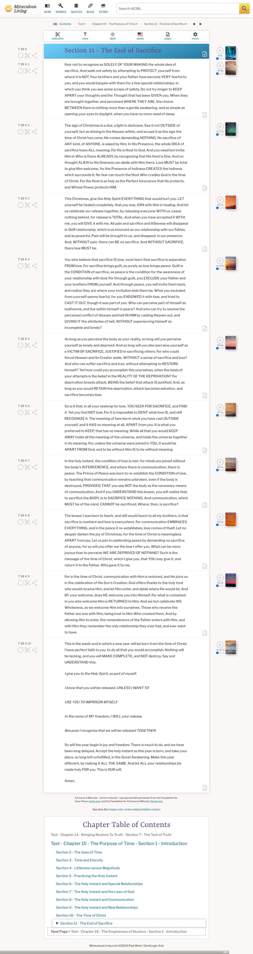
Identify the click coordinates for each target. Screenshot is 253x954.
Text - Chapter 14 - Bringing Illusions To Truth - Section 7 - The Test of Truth (111, 835)
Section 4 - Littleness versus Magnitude (88, 868)
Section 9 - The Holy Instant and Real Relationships (97, 907)
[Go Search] (244, 8)
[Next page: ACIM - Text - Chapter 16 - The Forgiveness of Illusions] (200, 24)
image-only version (120, 809)
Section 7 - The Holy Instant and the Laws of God (95, 892)
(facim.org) (156, 801)
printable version (149, 809)
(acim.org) (94, 801)
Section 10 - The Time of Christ (81, 915)
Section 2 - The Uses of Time (79, 852)
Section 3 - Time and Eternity (79, 860)
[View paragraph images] (230, 53)
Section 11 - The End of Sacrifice (86, 923)
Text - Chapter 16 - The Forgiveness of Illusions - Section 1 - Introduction (129, 931)
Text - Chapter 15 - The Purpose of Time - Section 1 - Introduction (119, 843)
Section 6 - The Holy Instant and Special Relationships (99, 884)
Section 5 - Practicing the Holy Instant (86, 876)
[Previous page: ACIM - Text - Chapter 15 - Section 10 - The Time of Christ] (193, 24)
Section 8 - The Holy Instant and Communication (95, 900)
